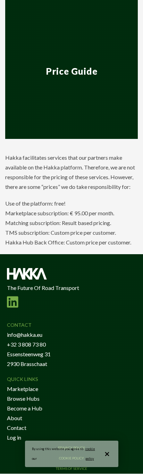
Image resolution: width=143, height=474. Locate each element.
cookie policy (90, 453)
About (14, 418)
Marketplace (22, 388)
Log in (14, 437)
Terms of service (71, 468)
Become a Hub (24, 408)
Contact (16, 427)
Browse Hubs (23, 398)
